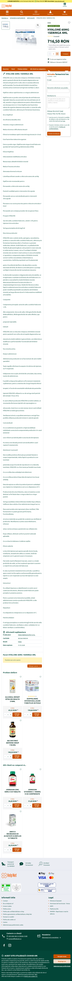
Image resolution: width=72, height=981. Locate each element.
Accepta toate (62, 956)
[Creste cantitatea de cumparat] (57, 53)
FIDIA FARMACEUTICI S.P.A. (26, 635)
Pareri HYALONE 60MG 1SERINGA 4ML (19, 655)
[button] (50, 12)
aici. (64, 121)
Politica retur (7, 909)
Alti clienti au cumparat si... (14, 765)
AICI (36, 974)
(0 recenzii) (56, 36)
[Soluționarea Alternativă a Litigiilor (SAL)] (47, 890)
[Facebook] (4, 945)
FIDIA (49, 22)
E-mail (49, 80)
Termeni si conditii (8, 917)
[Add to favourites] (69, 22)
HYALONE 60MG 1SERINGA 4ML (19, 74)
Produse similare (10, 672)
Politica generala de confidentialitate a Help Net (17, 914)
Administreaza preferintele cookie (13, 925)
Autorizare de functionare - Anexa (60, 903)
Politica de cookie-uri (9, 919)
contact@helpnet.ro (14, 939)
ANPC (51, 906)
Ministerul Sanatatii (56, 901)
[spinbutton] (53, 54)
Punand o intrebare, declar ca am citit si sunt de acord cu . (59, 126)
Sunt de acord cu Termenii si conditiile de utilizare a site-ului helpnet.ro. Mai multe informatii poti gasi (59, 119)
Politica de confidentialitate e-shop (13, 911)
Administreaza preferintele (62, 966)
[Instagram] (9, 945)
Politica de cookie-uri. (31, 976)
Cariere (5, 922)
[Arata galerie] (38, 25)
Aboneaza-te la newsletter (50, 937)
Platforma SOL (54, 909)
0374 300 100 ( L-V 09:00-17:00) (17, 936)
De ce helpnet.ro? (8, 903)
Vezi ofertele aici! (59, 1)
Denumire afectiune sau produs (57, 88)
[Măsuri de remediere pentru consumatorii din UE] (47, 885)
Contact (5, 901)
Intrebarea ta (51, 96)
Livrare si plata (7, 906)
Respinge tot (62, 961)
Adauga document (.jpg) (55, 111)
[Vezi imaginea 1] (6, 25)
